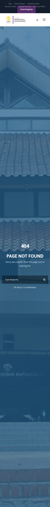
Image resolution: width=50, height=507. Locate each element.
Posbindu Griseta (33, 4)
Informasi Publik (39, 7)
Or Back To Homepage (25, 287)
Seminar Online (10, 7)
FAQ (10, 4)
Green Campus (19, 4)
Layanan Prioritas (25, 7)
